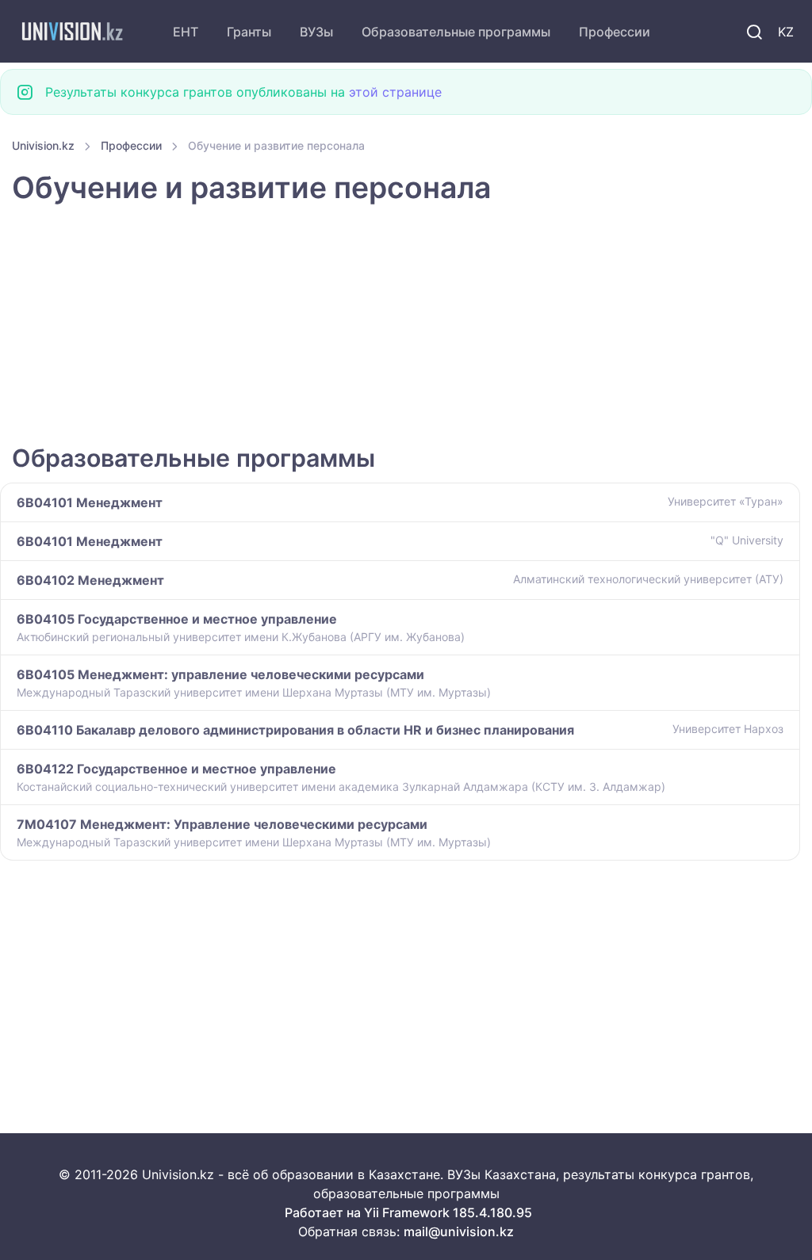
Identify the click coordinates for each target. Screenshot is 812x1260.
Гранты (249, 32)
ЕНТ (185, 32)
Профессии (614, 32)
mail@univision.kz (459, 1231)
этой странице (395, 92)
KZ (786, 32)
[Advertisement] (406, 326)
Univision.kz (43, 145)
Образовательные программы (456, 32)
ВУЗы (316, 32)
